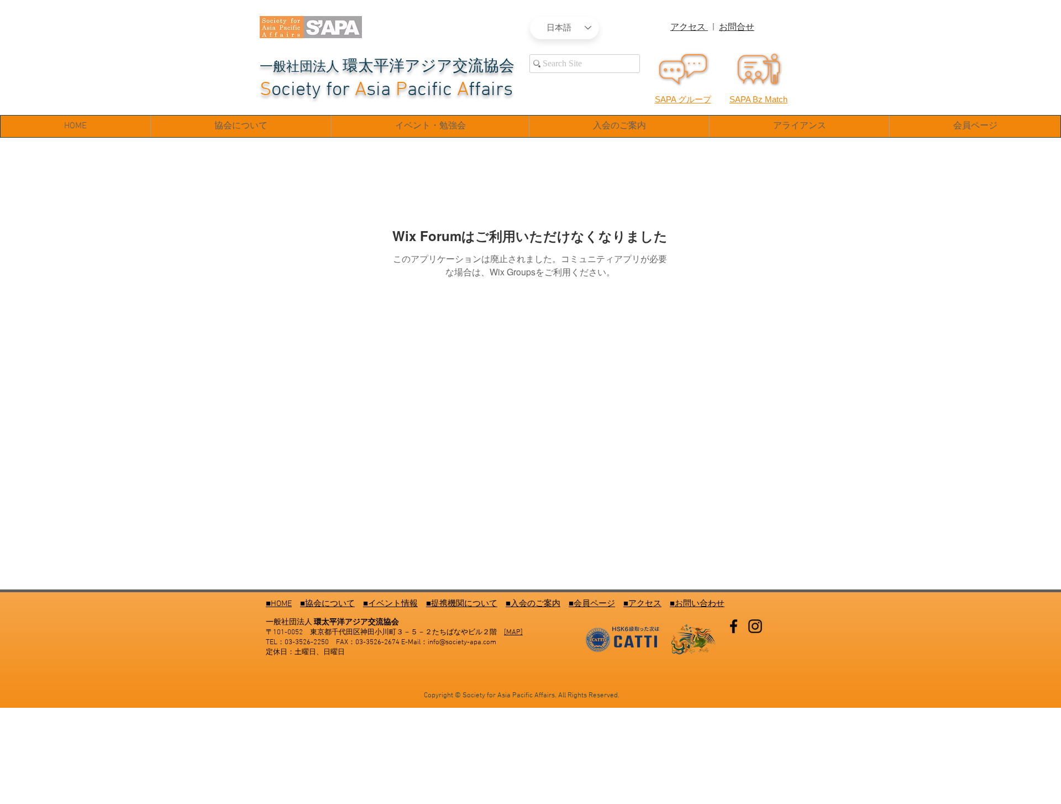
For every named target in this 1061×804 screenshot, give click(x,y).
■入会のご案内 (533, 604)
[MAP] (513, 632)
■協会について (327, 604)
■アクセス (642, 604)
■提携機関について (461, 604)
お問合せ (736, 27)
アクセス (689, 27)
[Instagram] (755, 626)
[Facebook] (733, 626)
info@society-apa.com (462, 642)
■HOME (279, 604)
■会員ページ (592, 604)
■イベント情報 (390, 604)
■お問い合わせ (697, 604)
